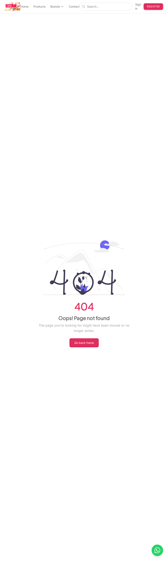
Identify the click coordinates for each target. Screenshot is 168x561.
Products (39, 6)
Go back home (84, 342)
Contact (74, 6)
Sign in (138, 6)
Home (24, 6)
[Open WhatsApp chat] (157, 550)
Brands (55, 6)
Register (153, 6)
